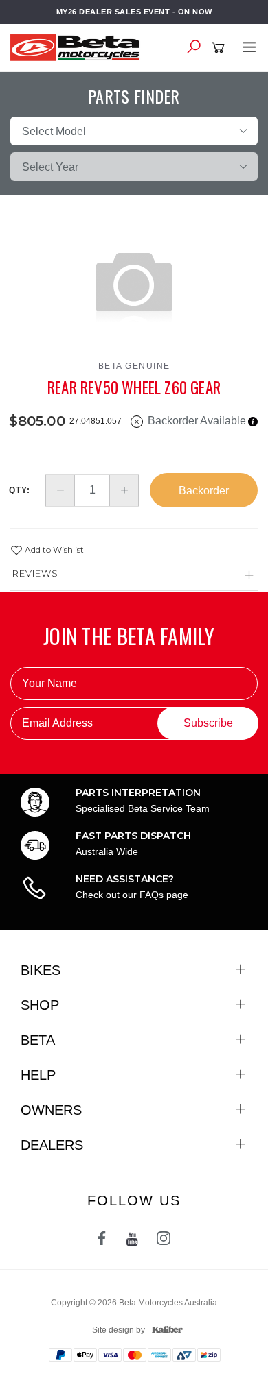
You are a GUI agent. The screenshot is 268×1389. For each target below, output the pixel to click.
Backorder (204, 490)
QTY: (19, 490)
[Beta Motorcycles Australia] (79, 46)
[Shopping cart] (220, 48)
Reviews (35, 573)
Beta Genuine (134, 366)
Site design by (118, 1330)
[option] (134, 284)
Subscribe (208, 723)
